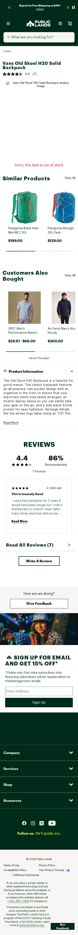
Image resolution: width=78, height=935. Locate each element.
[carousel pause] (73, 7)
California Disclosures (26, 875)
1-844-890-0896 (18, 901)
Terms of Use (11, 865)
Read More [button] (11, 422)
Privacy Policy (47, 865)
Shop (7, 784)
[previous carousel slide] (9, 7)
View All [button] (70, 178)
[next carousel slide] (68, 7)
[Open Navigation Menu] (8, 23)
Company (11, 753)
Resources (12, 800)
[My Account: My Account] (60, 23)
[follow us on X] (43, 822)
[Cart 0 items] (70, 23)
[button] (39, 561)
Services (10, 769)
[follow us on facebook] (26, 822)
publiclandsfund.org (32, 925)
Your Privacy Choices (51, 870)
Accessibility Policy (14, 870)
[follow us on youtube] (52, 822)
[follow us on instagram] (34, 822)
